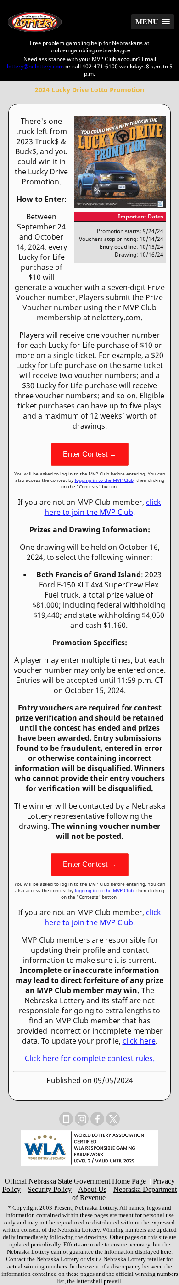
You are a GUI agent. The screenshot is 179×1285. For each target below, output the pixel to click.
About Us (92, 1189)
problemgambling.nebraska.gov (89, 50)
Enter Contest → (90, 454)
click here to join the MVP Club (103, 507)
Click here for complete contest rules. (90, 1058)
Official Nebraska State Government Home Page (75, 1181)
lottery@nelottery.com (35, 66)
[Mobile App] (66, 1119)
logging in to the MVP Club (104, 480)
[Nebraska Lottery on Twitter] (113, 1119)
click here (139, 1041)
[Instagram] (82, 1119)
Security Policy (50, 1189)
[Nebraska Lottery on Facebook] (97, 1119)
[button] (152, 21)
